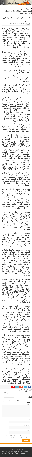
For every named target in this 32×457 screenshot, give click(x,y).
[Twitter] (19, 449)
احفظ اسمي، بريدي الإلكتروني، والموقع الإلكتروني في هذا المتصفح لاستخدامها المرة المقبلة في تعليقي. (17, 436)
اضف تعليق (12, 23)
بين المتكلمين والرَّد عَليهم (10, 393)
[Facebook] (21, 449)
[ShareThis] (16, 449)
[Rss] (22, 449)
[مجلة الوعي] (16, 2)
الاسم (28, 419)
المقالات (18, 23)
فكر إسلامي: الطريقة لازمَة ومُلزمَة (21, 390)
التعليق (28, 404)
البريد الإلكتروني (26, 425)
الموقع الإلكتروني (26, 430)
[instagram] (14, 449)
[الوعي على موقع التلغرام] (12, 449)
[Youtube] (17, 449)
